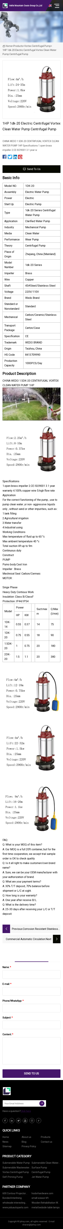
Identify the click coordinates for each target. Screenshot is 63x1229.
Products (18, 46)
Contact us (46, 1141)
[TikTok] (38, 1120)
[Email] (41, 1103)
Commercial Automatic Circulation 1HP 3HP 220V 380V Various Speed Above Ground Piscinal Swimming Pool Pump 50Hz (25, 939)
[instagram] (31, 1120)
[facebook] (5, 1120)
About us (26, 1137)
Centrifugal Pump (41, 1172)
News (5, 1141)
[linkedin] (11, 1120)
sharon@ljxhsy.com (31, 1225)
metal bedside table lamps (46, 1207)
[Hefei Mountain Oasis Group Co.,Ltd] (19, 1091)
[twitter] (18, 1120)
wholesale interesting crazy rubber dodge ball (15, 1203)
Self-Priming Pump (13, 1177)
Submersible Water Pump (16, 1162)
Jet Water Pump (40, 1177)
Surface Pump (39, 1167)
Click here (26, 1111)
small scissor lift (40, 1198)
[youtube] (25, 1120)
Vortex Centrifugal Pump (37, 46)
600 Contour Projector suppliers (14, 1194)
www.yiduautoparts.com (15, 1207)
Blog (24, 1141)
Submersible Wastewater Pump (16, 1168)
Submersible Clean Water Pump (45, 1163)
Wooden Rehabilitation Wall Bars (46, 1203)
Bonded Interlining (12, 1198)
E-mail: (7, 984)
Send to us (33, 169)
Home (9, 46)
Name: (7, 967)
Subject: (8, 1017)
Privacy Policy (29, 1146)
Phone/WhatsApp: (13, 1000)
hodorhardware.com (42, 1193)
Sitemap (7, 1146)
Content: (8, 1034)
